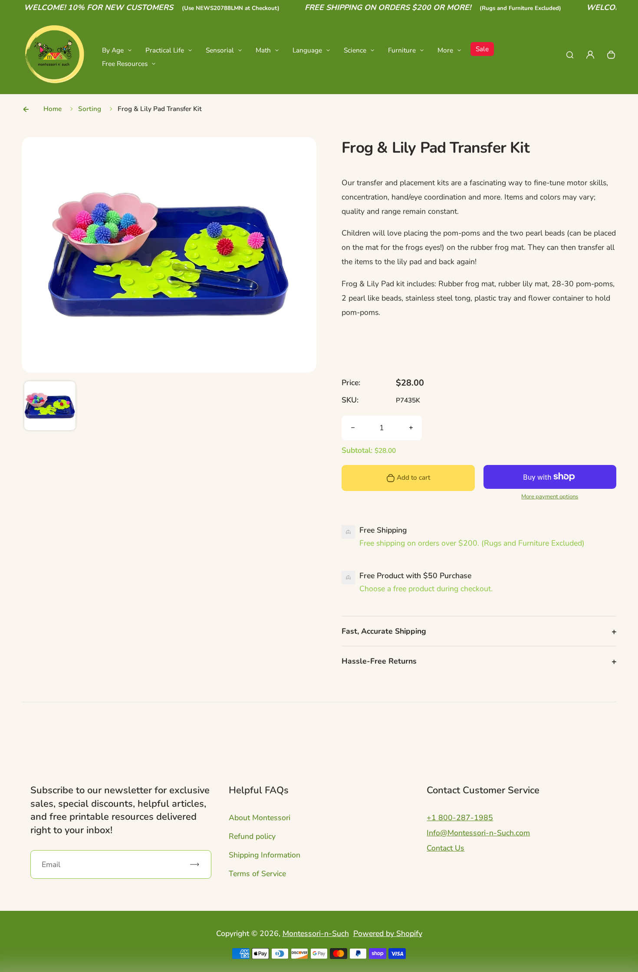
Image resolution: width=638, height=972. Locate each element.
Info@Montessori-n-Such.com (478, 833)
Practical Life (164, 50)
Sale (482, 48)
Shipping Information (264, 855)
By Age (113, 50)
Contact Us (445, 848)
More (445, 50)
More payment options (549, 497)
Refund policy (252, 836)
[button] (50, 407)
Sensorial (220, 50)
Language (307, 50)
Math (263, 50)
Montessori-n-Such (316, 933)
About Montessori (259, 817)
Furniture (402, 50)
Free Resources (125, 63)
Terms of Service (257, 873)
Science (355, 50)
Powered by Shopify (387, 933)
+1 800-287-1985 (460, 817)
